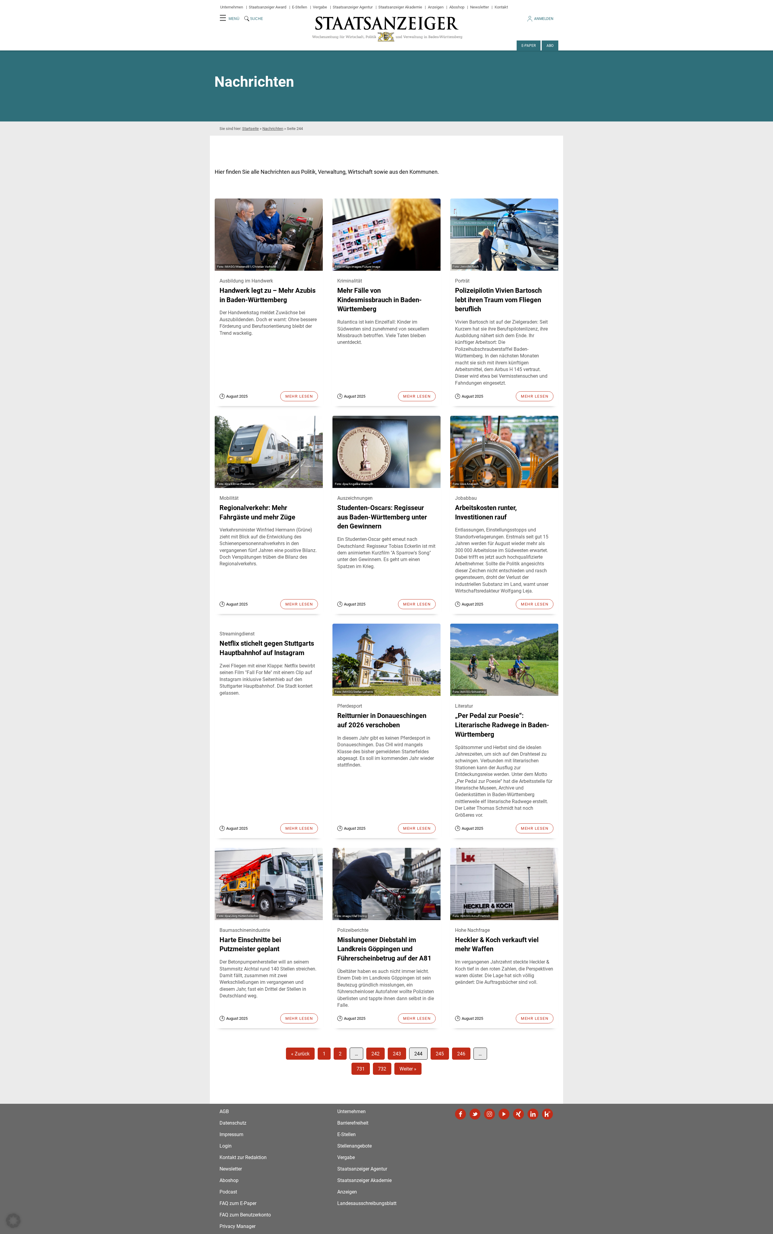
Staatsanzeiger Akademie (400, 7)
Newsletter (479, 7)
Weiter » (407, 1069)
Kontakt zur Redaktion (243, 1157)
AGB (224, 1111)
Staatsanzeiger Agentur (353, 7)
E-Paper (528, 46)
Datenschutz (233, 1123)
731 (361, 1069)
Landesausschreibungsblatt (366, 1203)
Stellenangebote (354, 1146)
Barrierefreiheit (352, 1123)
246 (461, 1054)
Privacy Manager (237, 1226)
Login (226, 1146)
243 (397, 1054)
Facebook (460, 1114)
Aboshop (456, 7)
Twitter (475, 1114)
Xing (518, 1114)
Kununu (547, 1114)
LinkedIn (533, 1114)
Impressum (231, 1134)
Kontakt (501, 7)
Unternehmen (231, 7)
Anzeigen (436, 7)
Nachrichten (272, 128)
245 (440, 1054)
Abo (550, 46)
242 (375, 1054)
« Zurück (300, 1054)
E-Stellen (299, 7)
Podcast (228, 1192)
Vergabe (320, 7)
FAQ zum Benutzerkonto (245, 1215)
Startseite (250, 128)
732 (382, 1069)
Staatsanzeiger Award (267, 7)
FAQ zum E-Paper (238, 1203)
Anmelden (543, 19)
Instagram (489, 1114)
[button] (13, 1220)
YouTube (504, 1114)
